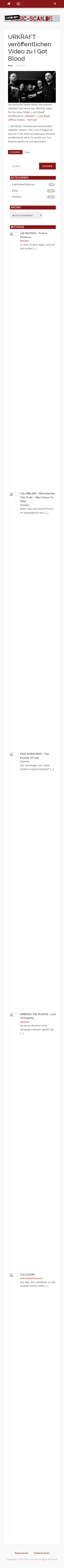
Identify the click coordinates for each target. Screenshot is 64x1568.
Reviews (16, 196)
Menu (17, 3)
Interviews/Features (23, 184)
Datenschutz (41, 1553)
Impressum (21, 1553)
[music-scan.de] (32, 18)
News (27, 152)
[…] (35, 248)
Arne (10, 65)
